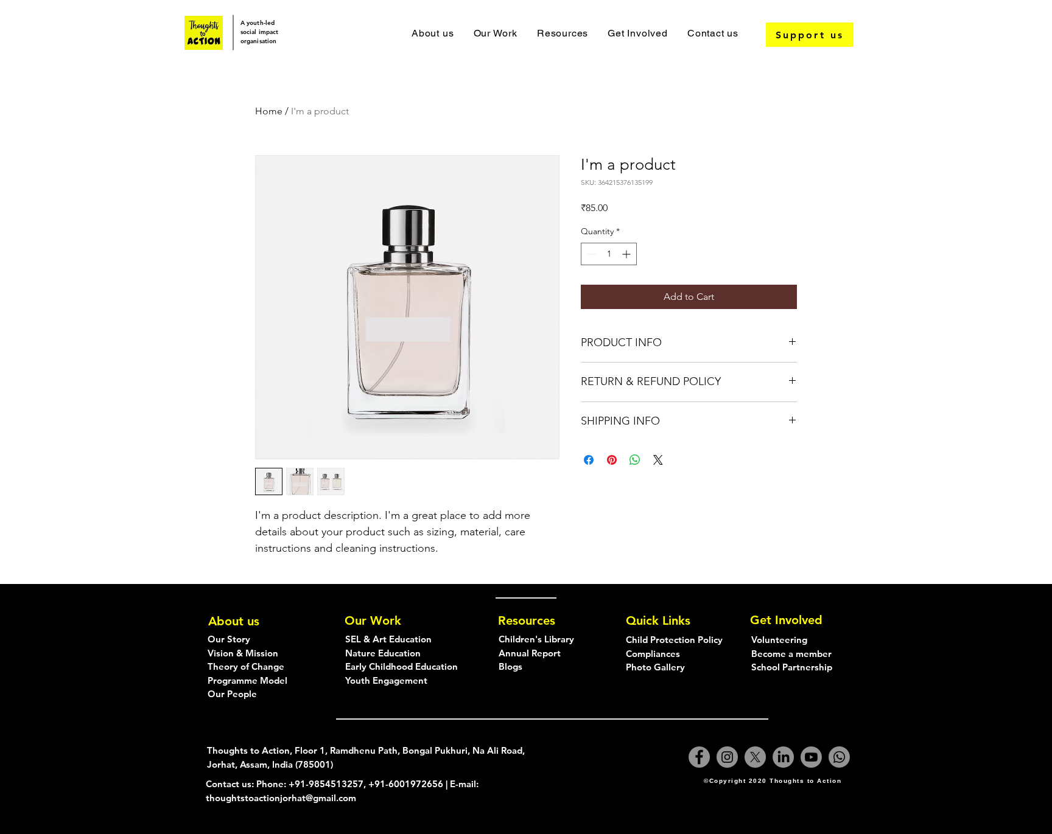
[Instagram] (727, 757)
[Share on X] (658, 460)
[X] (755, 757)
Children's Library (536, 639)
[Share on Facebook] (588, 460)
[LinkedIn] (783, 757)
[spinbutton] (609, 254)
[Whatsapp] (839, 757)
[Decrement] (590, 254)
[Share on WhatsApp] (635, 460)
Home (268, 111)
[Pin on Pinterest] (612, 460)
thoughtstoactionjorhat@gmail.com (281, 798)
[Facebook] (699, 757)
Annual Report (530, 653)
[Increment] (627, 254)
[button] (495, 33)
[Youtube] (811, 757)
